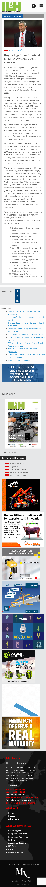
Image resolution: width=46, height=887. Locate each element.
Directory (12, 816)
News (11, 50)
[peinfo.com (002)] (21, 715)
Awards (19, 50)
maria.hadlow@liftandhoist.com (22, 797)
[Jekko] (21, 510)
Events (11, 813)
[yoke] (23, 648)
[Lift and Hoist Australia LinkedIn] (17, 300)
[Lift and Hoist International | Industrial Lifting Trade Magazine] (11, 7)
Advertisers (13, 819)
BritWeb (27, 884)
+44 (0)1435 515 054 (15, 792)
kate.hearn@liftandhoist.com (20, 802)
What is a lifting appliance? (19, 360)
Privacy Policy (27, 881)
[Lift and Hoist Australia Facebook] (17, 291)
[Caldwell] (23, 546)
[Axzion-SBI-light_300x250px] (21, 612)
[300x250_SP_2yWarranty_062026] (21, 748)
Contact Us (13, 785)
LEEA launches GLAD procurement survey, (26, 334)
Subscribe (14, 881)
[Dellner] (18, 682)
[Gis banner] (21, 579)
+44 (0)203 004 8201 (15, 789)
